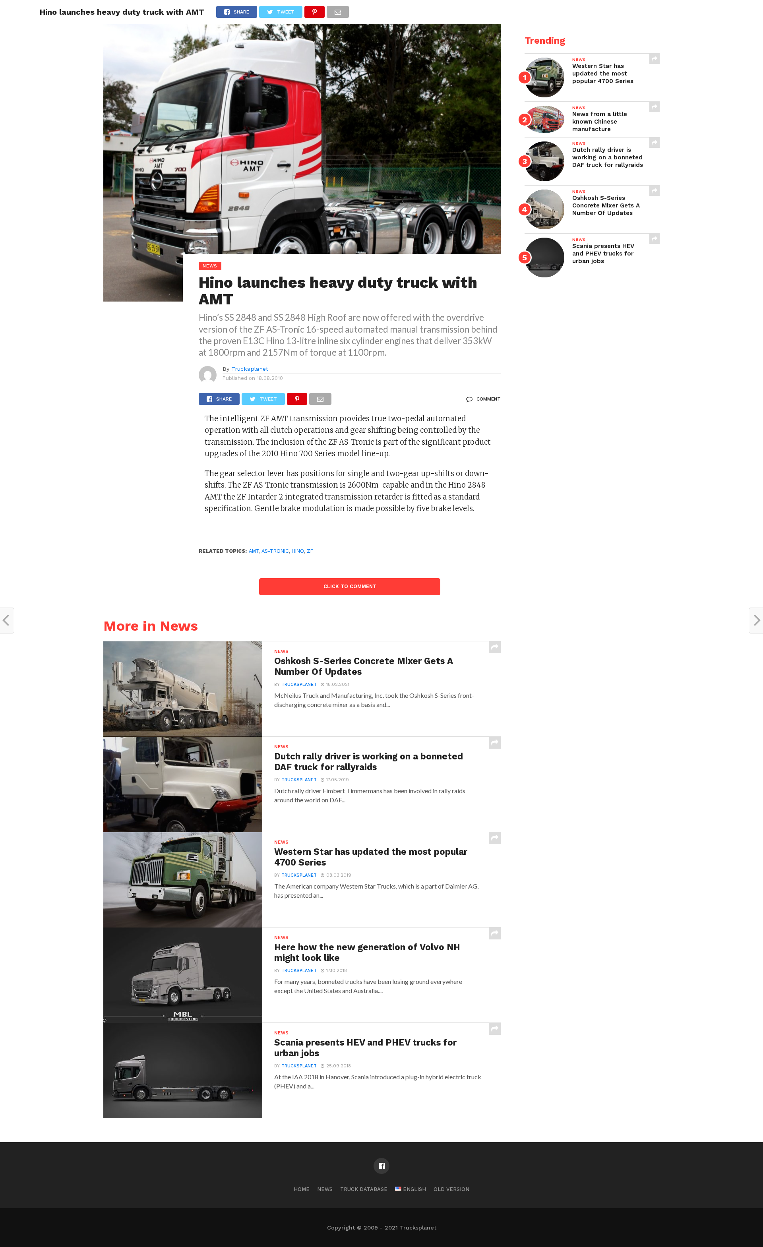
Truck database (363, 1189)
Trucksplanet (249, 369)
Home (302, 1189)
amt (254, 551)
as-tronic (275, 551)
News (325, 1189)
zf (310, 551)
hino (298, 551)
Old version (451, 1189)
